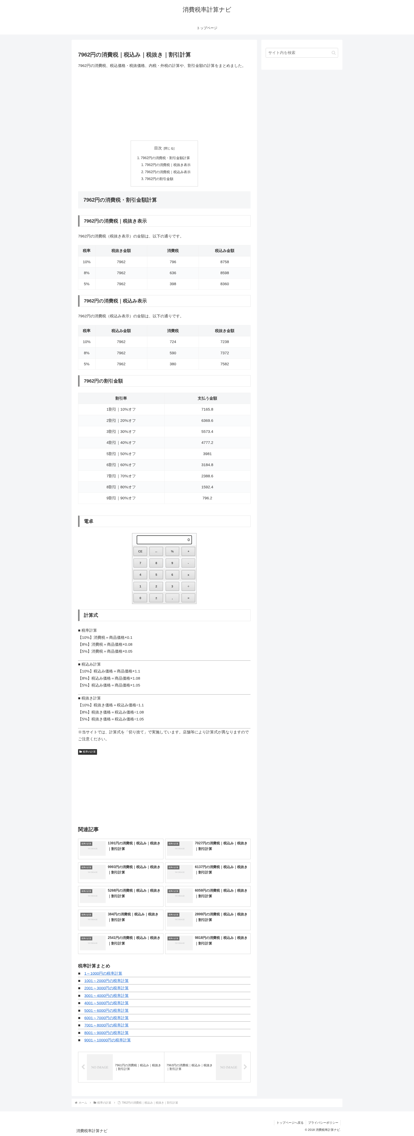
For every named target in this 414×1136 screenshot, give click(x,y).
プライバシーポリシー (323, 1122)
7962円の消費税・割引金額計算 (165, 158)
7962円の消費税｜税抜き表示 (168, 165)
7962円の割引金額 (159, 179)
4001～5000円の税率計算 (106, 1003)
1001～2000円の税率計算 (106, 981)
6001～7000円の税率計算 (106, 1018)
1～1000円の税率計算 (103, 973)
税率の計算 (89, 751)
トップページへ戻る (290, 1122)
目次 (158, 148)
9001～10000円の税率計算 (107, 1040)
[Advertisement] (164, 104)
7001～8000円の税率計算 (106, 1025)
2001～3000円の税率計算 (106, 988)
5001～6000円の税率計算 (106, 1010)
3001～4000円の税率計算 (106, 996)
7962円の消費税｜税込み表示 (168, 172)
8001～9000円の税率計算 (106, 1033)
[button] (333, 52)
